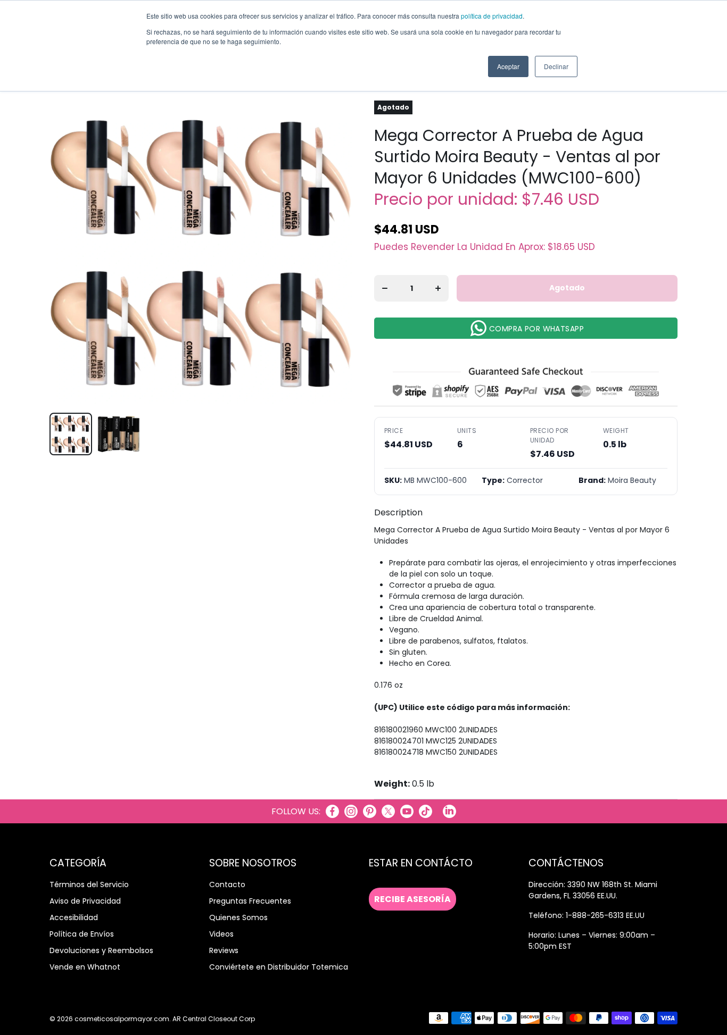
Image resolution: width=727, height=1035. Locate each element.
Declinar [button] (556, 66)
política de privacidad (492, 15)
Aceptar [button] (508, 66)
